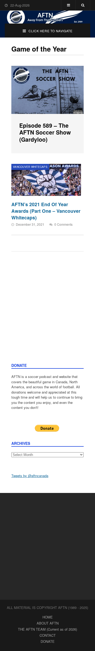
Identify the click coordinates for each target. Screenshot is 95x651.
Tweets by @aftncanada (29, 475)
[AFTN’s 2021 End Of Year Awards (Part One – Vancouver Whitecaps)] (46, 180)
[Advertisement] (47, 312)
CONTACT (48, 635)
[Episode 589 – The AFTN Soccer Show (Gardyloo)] (47, 90)
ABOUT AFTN (48, 623)
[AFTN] (47, 17)
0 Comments (63, 224)
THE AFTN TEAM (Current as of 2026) (47, 629)
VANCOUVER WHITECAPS (30, 167)
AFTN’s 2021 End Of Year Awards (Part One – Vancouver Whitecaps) (45, 210)
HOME (47, 617)
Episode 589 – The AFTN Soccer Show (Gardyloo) (45, 132)
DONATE (48, 641)
